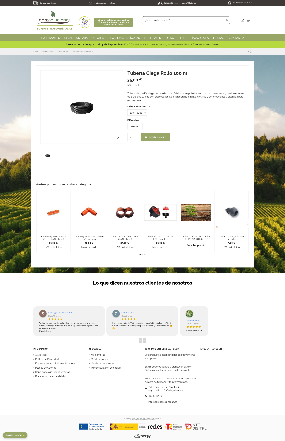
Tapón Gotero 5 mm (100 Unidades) (231, 237)
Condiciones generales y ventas (52, 372)
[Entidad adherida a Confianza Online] (85, 20)
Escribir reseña (15, 435)
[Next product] (251, 51)
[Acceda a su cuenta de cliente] (242, 20)
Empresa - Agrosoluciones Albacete (55, 363)
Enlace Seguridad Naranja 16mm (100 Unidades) (53, 237)
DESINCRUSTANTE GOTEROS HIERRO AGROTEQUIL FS (196, 237)
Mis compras (98, 354)
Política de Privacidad (47, 359)
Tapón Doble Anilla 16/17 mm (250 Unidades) (124, 237)
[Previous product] (249, 51)
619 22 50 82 (155, 396)
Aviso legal (41, 354)
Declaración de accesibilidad (50, 376)
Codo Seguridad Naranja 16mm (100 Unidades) (89, 237)
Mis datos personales (102, 363)
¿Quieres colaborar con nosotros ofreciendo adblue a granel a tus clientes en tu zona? (113, 22)
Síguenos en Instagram (242, 2)
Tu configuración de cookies (106, 367)
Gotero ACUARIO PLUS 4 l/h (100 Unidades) (160, 237)
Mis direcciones (99, 359)
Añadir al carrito (157, 137)
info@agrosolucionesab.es (104, 3)
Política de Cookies (45, 367)
